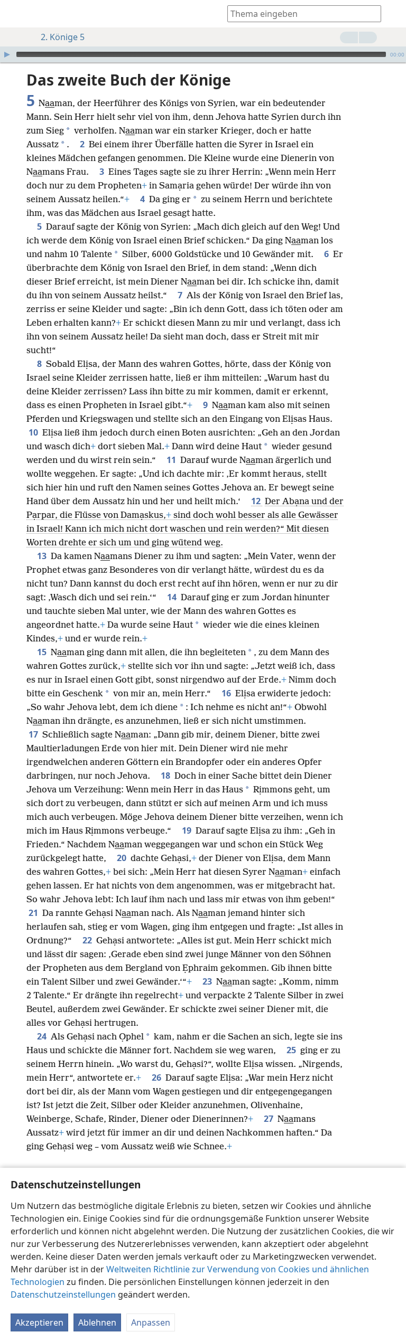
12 (257, 501)
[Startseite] (16, 13)
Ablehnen (97, 1322)
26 (157, 1077)
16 (227, 693)
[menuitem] (16, 13)
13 (43, 556)
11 (172, 460)
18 (166, 775)
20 (122, 858)
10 (34, 432)
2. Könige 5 (63, 37)
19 (187, 830)
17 (34, 734)
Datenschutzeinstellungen (63, 1294)
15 (43, 652)
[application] (203, 54)
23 (208, 981)
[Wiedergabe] (7, 54)
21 (34, 913)
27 (269, 1118)
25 (292, 1050)
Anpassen (150, 1322)
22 (88, 940)
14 (173, 597)
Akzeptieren (39, 1322)
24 (43, 1036)
